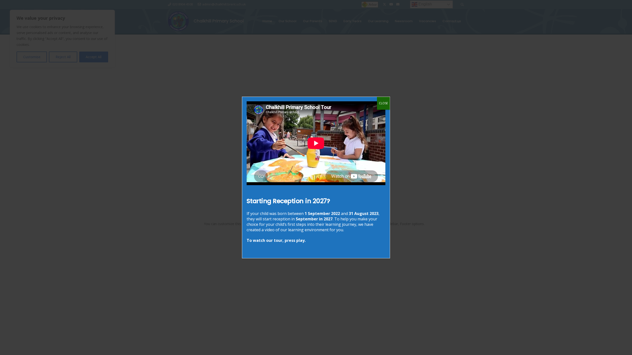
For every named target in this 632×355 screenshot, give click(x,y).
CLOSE (383, 103)
